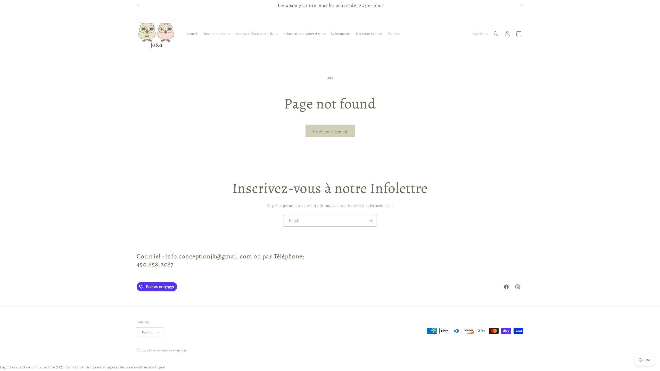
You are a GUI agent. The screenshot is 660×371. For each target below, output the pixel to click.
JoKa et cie (154, 350)
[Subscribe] (370, 221)
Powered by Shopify (174, 350)
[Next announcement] (521, 5)
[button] (216, 33)
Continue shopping (330, 131)
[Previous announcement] (138, 5)
